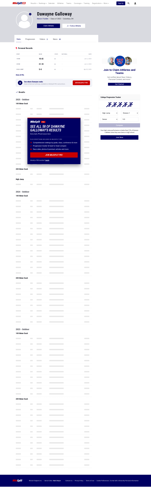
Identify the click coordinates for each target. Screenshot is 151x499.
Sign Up (120, 3)
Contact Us (68, 480)
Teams (68, 3)
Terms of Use (90, 480)
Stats (19, 39)
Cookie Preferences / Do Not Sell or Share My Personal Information (118, 480)
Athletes (60, 3)
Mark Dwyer (57, 480)
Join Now (119, 137)
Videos (44, 39)
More (105, 3)
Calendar (51, 3)
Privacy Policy (79, 480)
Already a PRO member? (39, 160)
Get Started (119, 84)
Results (33, 3)
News (56, 39)
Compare (119, 125)
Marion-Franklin (42, 19)
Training (86, 3)
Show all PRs (20, 75)
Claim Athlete (48, 26)
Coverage (77, 3)
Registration (96, 3)
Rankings (42, 3)
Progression (30, 39)
